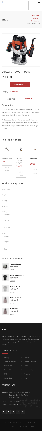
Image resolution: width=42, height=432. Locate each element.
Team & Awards (10, 362)
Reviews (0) (28, 99)
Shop (25, 378)
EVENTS (25, 426)
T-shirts (6, 220)
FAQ (5, 374)
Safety (26, 366)
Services (26, 358)
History (6, 358)
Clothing (4, 212)
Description (10, 99)
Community (8, 366)
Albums (6, 236)
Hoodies (7, 215)
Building (4, 200)
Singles (6, 242)
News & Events (9, 370)
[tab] (10, 98)
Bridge (4, 195)
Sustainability (28, 370)
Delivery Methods (30, 362)
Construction (13, 92)
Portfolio (27, 374)
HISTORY (12, 426)
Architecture (6, 189)
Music (4, 233)
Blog (32, 426)
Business (5, 206)
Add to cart (20, 84)
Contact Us (8, 378)
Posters (4, 249)
